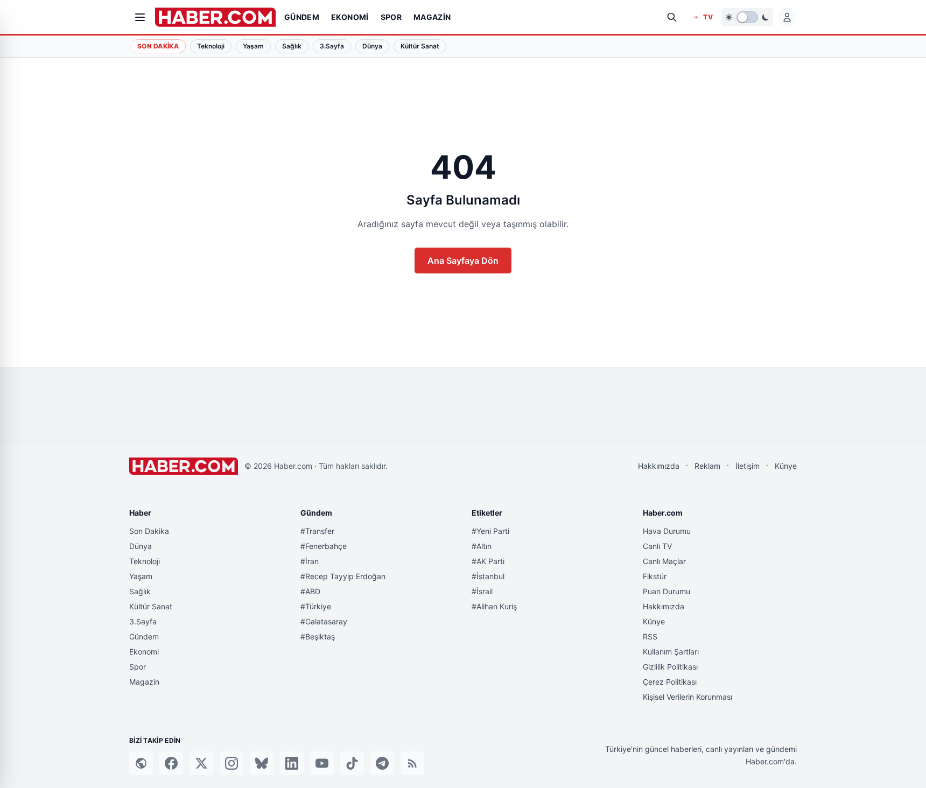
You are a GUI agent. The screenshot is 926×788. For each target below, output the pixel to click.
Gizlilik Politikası (670, 666)
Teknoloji (144, 561)
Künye (786, 465)
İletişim (747, 465)
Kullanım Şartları (671, 651)
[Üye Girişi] (787, 17)
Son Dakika (158, 46)
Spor (137, 666)
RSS (650, 636)
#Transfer (317, 531)
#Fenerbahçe (323, 546)
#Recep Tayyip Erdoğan (342, 576)
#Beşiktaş (317, 636)
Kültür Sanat (150, 606)
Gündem (144, 636)
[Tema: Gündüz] (747, 17)
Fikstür (655, 576)
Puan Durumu (666, 591)
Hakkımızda (658, 465)
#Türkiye (315, 606)
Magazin (144, 681)
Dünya (140, 546)
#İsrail (482, 591)
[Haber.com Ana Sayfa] (215, 17)
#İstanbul (488, 576)
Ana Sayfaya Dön (463, 260)
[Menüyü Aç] (140, 17)
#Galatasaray (323, 621)
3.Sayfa (143, 621)
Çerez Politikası (670, 681)
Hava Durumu (667, 531)
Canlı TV (657, 546)
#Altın (482, 546)
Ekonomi (144, 651)
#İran (309, 561)
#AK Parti (488, 561)
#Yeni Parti (490, 531)
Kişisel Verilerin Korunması (687, 696)
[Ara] (672, 17)
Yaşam (140, 576)
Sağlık (140, 591)
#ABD (310, 591)
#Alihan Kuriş (494, 606)
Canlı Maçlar (664, 561)
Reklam (707, 465)
